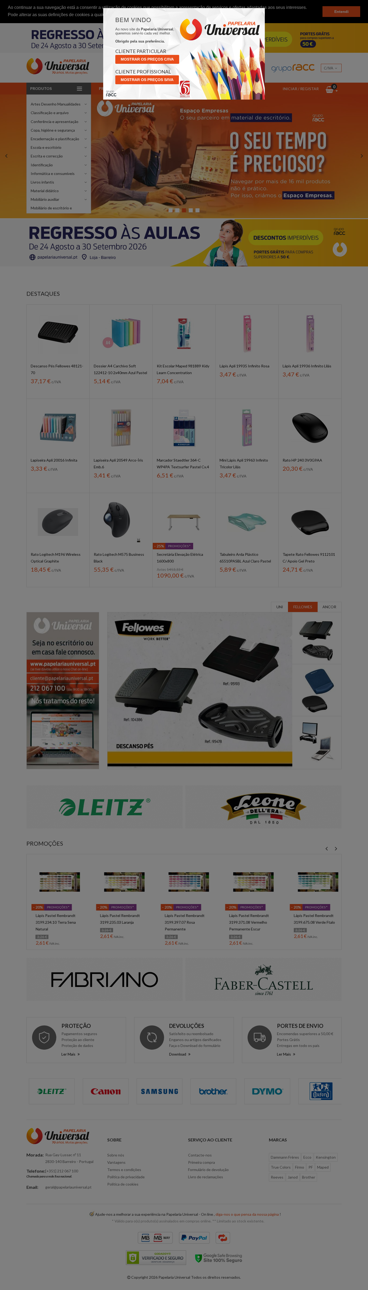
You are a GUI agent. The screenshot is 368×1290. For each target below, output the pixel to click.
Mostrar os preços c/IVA (147, 59)
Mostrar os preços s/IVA (147, 80)
